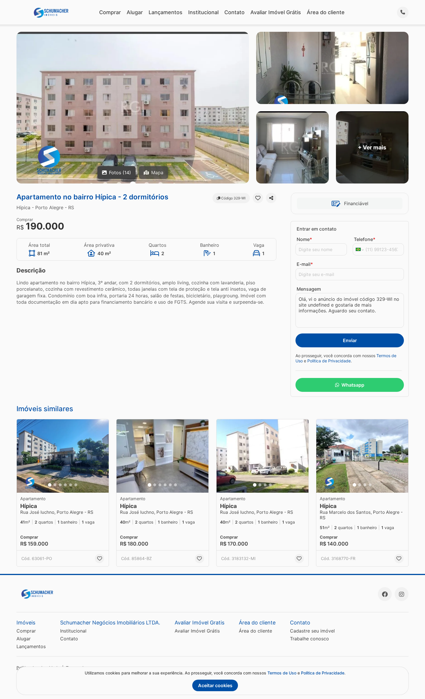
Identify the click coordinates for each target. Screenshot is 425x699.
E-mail (305, 264)
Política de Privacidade (329, 360)
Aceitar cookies (215, 685)
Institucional (203, 12)
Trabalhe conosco (309, 638)
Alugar (135, 12)
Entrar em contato (317, 229)
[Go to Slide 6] (75, 484)
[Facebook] (385, 594)
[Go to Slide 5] (70, 484)
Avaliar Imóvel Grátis (275, 12)
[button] (63, 456)
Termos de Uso (281, 672)
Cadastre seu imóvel (312, 631)
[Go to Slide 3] (60, 484)
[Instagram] (402, 594)
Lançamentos (165, 12)
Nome (304, 239)
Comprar (110, 12)
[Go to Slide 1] (49, 485)
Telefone (364, 239)
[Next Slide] (103, 456)
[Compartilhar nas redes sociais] (271, 198)
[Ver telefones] (403, 12)
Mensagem (309, 289)
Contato (234, 12)
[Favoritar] (258, 198)
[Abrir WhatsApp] (410, 684)
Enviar (350, 340)
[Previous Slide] (23, 456)
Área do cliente (326, 12)
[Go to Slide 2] (54, 484)
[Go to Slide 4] (65, 484)
